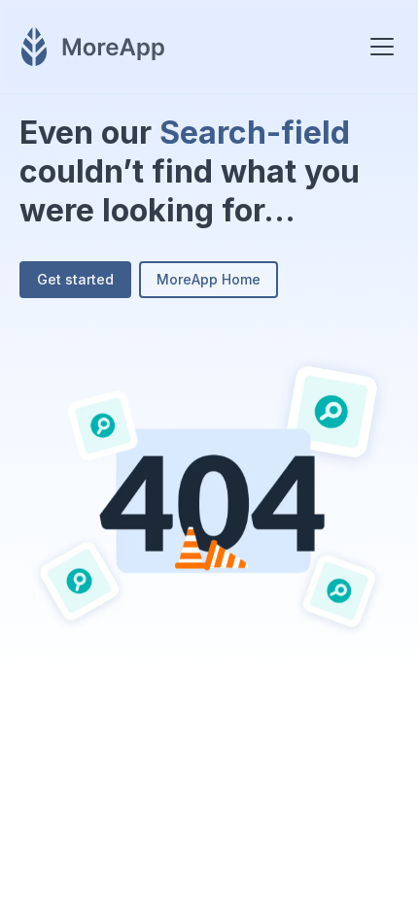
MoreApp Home (209, 279)
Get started (75, 279)
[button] (378, 46)
